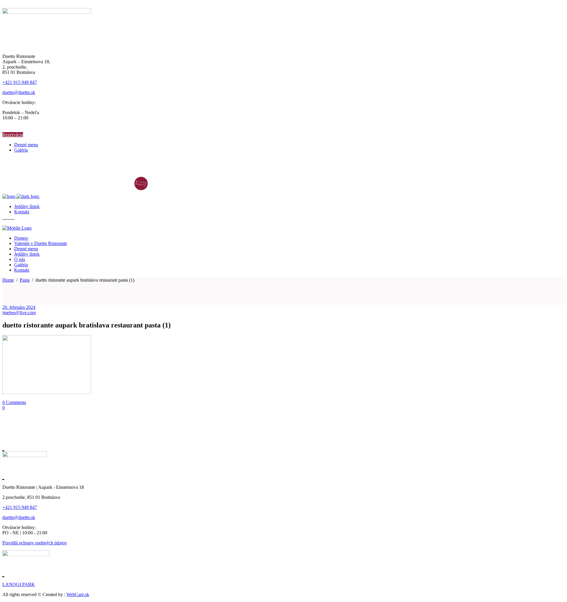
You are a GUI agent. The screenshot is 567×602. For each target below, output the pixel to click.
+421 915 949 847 (19, 82)
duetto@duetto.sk (18, 92)
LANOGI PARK (18, 584)
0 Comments (14, 402)
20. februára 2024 (18, 307)
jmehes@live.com (19, 312)
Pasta (25, 280)
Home (8, 280)
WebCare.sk (77, 594)
